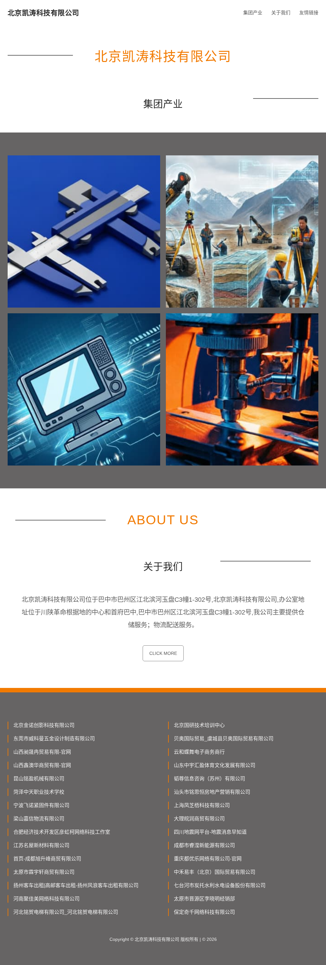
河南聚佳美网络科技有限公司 (46, 898)
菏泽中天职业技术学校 (38, 792)
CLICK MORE (163, 653)
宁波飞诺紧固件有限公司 (41, 805)
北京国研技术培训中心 (199, 725)
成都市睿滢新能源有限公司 (204, 845)
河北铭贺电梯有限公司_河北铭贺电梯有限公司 (65, 912)
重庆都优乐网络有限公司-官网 (208, 858)
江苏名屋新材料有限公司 (41, 845)
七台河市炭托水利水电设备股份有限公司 (220, 885)
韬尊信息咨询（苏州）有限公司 (209, 778)
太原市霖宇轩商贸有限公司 (43, 872)
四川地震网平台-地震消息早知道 (210, 832)
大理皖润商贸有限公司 (199, 818)
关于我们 (280, 12)
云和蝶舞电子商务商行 (199, 752)
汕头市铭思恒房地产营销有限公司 (212, 792)
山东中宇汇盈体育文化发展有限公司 (214, 765)
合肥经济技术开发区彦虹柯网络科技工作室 (61, 832)
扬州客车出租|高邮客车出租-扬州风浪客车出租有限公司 (75, 885)
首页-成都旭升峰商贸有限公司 (47, 858)
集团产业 (252, 12)
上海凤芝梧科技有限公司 (202, 805)
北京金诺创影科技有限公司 (43, 725)
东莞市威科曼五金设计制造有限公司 (54, 738)
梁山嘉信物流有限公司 (38, 818)
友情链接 (308, 12)
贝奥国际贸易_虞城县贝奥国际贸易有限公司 (223, 738)
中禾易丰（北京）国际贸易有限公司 (214, 872)
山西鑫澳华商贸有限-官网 (42, 765)
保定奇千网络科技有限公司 (204, 912)
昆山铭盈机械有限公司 (38, 778)
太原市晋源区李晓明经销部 (204, 898)
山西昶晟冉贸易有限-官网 (42, 752)
